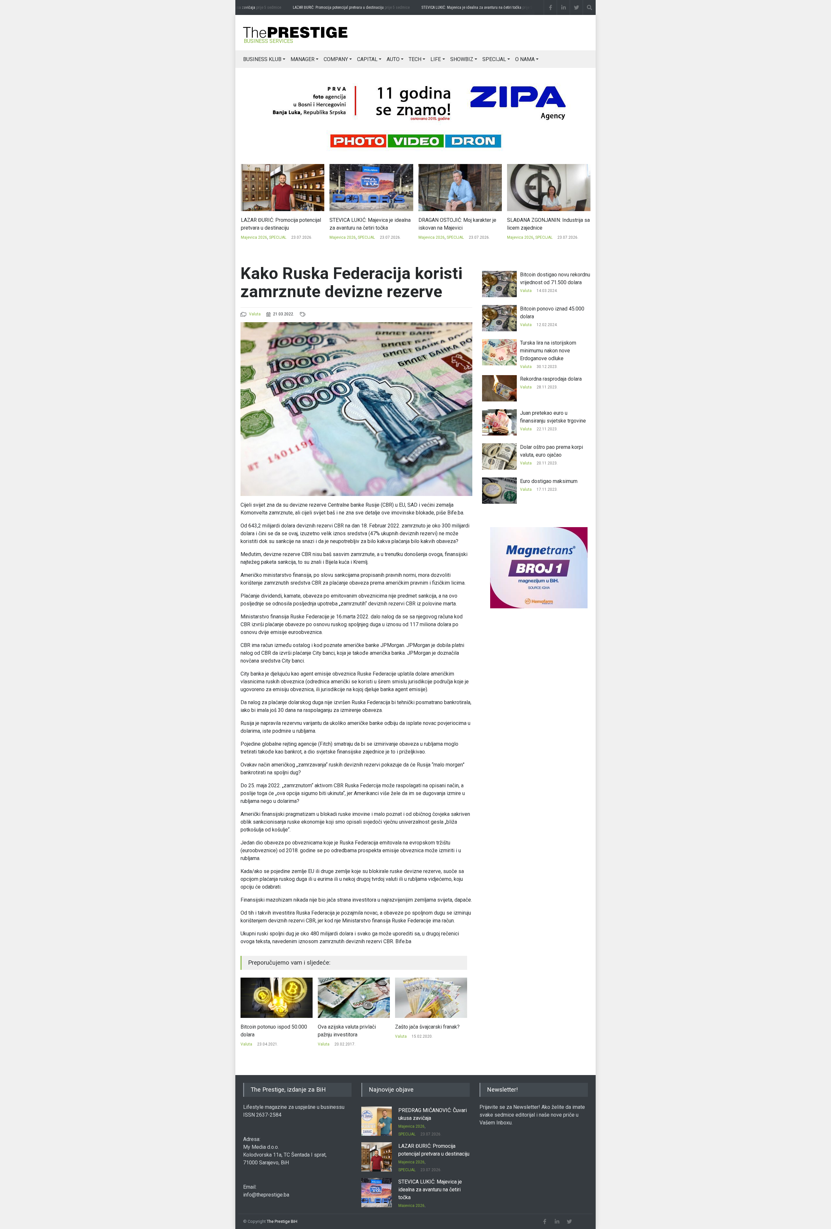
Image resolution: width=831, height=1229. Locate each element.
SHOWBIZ (461, 59)
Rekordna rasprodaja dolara (551, 379)
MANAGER (303, 59)
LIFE (435, 59)
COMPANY (336, 59)
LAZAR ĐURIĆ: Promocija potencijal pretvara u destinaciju (334, 7)
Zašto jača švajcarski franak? (350, 1027)
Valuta (255, 314)
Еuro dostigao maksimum (548, 481)
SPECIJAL (494, 59)
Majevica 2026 (254, 237)
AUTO (393, 59)
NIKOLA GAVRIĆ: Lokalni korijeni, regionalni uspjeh (544, 224)
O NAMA (525, 59)
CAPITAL (367, 59)
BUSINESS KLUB (262, 59)
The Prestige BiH (282, 1221)
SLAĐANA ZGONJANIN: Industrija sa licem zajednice (459, 224)
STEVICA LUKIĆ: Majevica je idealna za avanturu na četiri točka (467, 7)
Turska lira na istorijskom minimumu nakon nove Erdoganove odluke (548, 350)
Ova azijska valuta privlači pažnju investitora (270, 1031)
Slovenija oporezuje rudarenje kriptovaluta (428, 1031)
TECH (415, 59)
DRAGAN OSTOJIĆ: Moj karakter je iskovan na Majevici (368, 224)
